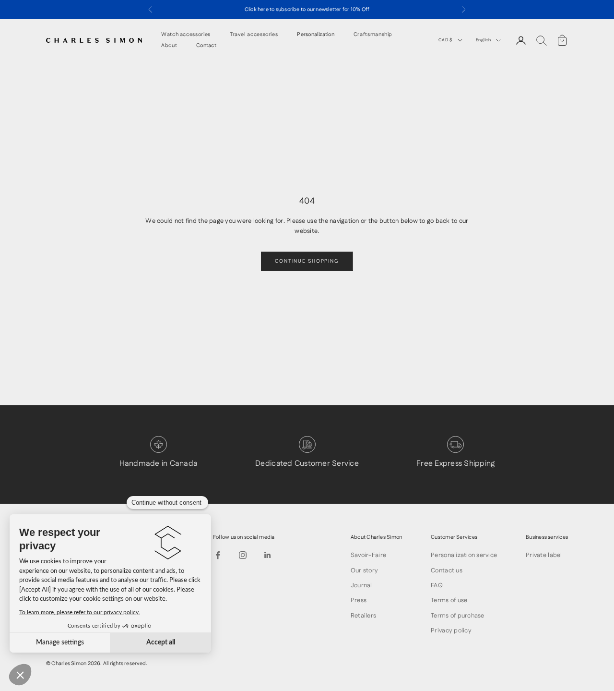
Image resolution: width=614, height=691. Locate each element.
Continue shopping (307, 261)
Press (358, 600)
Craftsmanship (373, 35)
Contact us (446, 570)
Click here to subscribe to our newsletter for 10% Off (307, 9)
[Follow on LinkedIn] (267, 555)
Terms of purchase (457, 615)
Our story (364, 570)
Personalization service (464, 555)
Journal (361, 585)
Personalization (315, 35)
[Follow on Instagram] (243, 555)
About (169, 46)
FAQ (437, 585)
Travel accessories (254, 35)
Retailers (363, 615)
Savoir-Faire (368, 555)
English (483, 40)
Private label (544, 555)
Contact (206, 46)
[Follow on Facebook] (218, 555)
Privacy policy (451, 630)
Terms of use (449, 600)
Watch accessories (186, 35)
